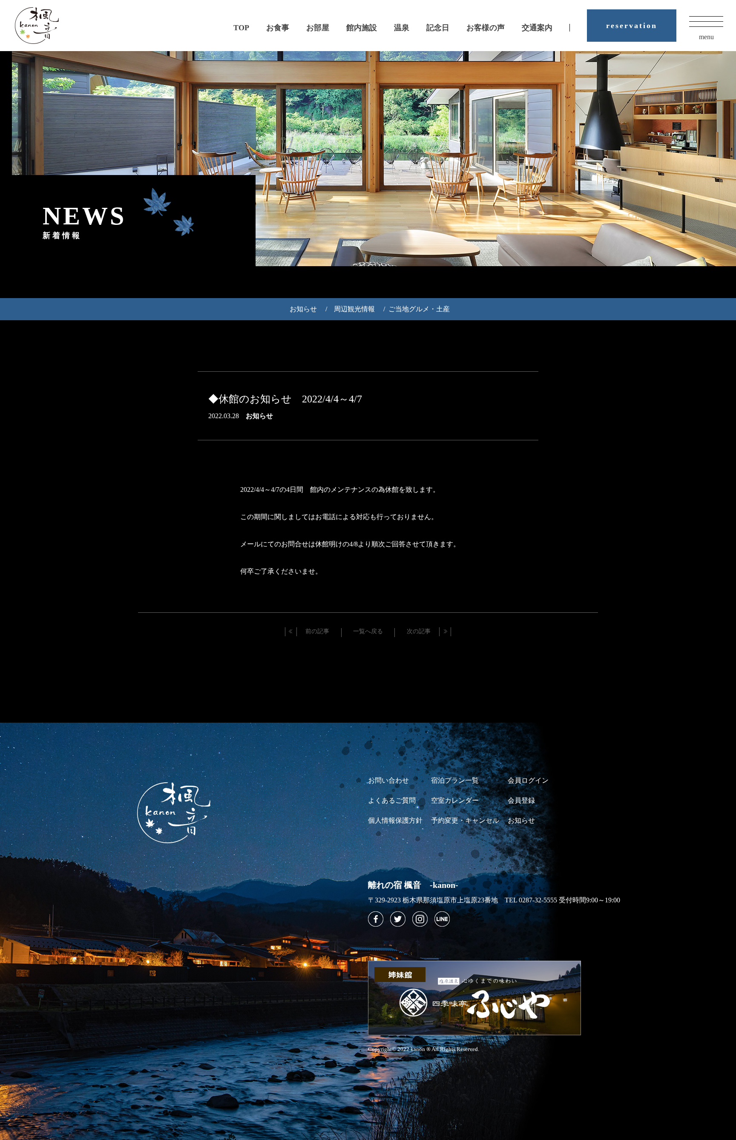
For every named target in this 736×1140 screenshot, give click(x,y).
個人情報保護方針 (395, 820)
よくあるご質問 (392, 800)
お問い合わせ (388, 780)
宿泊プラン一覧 (455, 780)
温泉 (401, 28)
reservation (631, 25)
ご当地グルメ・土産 (419, 309)
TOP (241, 28)
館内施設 (361, 28)
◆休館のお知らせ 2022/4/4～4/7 (285, 399)
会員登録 (521, 800)
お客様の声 (485, 28)
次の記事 (419, 631)
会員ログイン (528, 780)
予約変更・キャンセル (465, 820)
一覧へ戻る (368, 631)
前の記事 (317, 631)
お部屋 (317, 28)
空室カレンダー (455, 800)
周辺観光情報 (354, 309)
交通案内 (537, 28)
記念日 (437, 28)
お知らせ (303, 309)
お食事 (277, 28)
